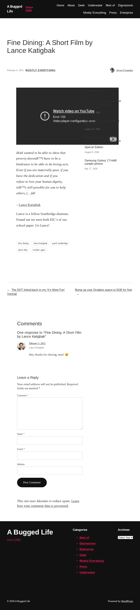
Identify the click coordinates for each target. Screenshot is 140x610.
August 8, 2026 (92, 152)
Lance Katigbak (29, 205)
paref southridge (60, 243)
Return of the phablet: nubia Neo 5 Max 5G (102, 122)
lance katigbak (40, 243)
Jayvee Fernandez (124, 70)
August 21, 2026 (92, 112)
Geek (83, 555)
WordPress (127, 601)
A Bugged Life (30, 532)
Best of (84, 537)
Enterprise (87, 549)
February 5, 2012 (37, 343)
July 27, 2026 (91, 168)
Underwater (87, 572)
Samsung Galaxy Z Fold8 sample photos (100, 162)
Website (20, 464)
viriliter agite (39, 250)
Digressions (88, 543)
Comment (22, 395)
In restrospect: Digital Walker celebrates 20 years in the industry (103, 104)
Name (20, 434)
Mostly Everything (40, 70)
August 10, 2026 (92, 129)
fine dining (23, 243)
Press (83, 566)
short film (22, 250)
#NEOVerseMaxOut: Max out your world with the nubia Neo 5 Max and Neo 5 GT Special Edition (103, 142)
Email (21, 449)
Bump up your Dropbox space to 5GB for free (103, 289)
